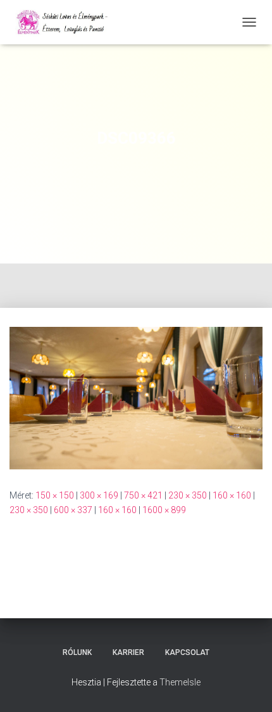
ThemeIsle (180, 682)
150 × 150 (54, 495)
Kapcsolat (187, 652)
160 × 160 (232, 495)
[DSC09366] (136, 397)
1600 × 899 (164, 510)
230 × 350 (187, 495)
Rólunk (77, 652)
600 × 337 (73, 510)
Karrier (128, 652)
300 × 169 (99, 495)
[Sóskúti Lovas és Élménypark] (68, 22)
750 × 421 (143, 495)
